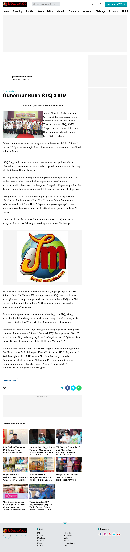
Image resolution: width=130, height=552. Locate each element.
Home (6, 11)
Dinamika (74, 11)
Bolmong (41, 540)
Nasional (87, 11)
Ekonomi (114, 11)
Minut (39, 543)
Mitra (50, 11)
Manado (60, 11)
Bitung (40, 535)
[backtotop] (65, 524)
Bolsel (66, 546)
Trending (17, 11)
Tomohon (68, 535)
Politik (29, 11)
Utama (40, 11)
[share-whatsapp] (79, 388)
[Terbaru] (93, 4)
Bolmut (40, 546)
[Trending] (99, 4)
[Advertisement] (65, 34)
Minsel (66, 540)
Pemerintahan (9, 91)
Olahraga (100, 11)
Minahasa (41, 538)
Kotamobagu (69, 543)
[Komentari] (4, 388)
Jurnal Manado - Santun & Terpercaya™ (15, 537)
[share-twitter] (73, 388)
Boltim (66, 538)
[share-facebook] (67, 388)
